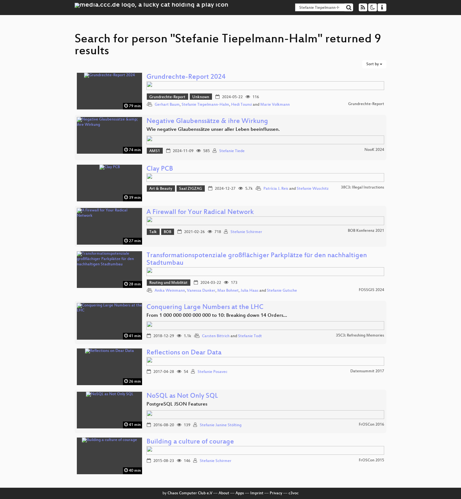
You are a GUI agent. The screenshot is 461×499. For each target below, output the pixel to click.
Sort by (373, 64)
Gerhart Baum (167, 105)
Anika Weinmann (170, 291)
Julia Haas (249, 291)
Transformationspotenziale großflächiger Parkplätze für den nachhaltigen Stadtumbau (256, 259)
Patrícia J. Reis (275, 189)
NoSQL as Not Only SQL (182, 396)
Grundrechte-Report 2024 (185, 77)
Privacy (276, 493)
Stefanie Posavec (212, 372)
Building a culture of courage (190, 442)
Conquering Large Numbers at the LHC (204, 307)
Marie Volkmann (275, 105)
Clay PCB (159, 169)
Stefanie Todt (250, 336)
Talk (153, 232)
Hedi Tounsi (241, 105)
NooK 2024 (374, 150)
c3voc (294, 493)
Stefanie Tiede (232, 151)
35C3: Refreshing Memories (360, 335)
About (224, 493)
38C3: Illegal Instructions (362, 187)
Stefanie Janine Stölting (220, 425)
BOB (167, 232)
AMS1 (154, 151)
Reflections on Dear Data (183, 353)
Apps (240, 493)
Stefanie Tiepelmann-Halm (205, 105)
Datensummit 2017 (367, 371)
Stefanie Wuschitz (313, 189)
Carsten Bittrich (216, 336)
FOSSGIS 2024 (371, 290)
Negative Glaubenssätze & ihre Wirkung (207, 121)
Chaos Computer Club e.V (189, 493)
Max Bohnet (228, 291)
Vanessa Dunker (201, 291)
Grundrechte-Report (167, 97)
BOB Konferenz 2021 (366, 231)
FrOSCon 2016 (371, 424)
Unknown (200, 97)
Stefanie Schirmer (246, 232)
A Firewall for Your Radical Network (200, 212)
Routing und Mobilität (168, 283)
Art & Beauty (160, 189)
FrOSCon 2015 (371, 460)
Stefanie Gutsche (282, 291)
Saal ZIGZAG (190, 189)
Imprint (256, 493)
